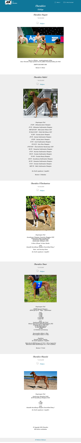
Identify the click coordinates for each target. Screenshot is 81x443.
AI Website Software (40, 440)
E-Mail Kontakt (69, 2)
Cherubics (14, 3)
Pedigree (42, 23)
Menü (58, 2)
